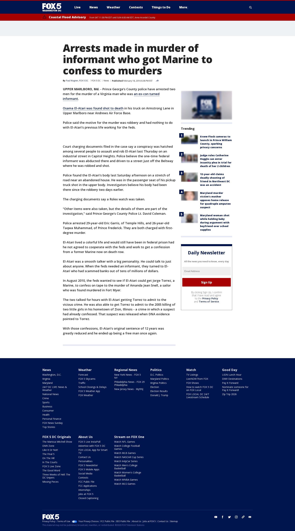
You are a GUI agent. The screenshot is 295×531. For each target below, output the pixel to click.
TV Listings (192, 374)
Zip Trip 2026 (229, 394)
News (106, 80)
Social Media (85, 473)
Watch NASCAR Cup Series (129, 457)
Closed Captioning (88, 498)
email (250, 517)
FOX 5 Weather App (89, 391)
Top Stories (48, 427)
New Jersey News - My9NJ (128, 389)
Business (47, 406)
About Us (85, 437)
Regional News (125, 370)
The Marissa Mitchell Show (57, 441)
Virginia (46, 378)
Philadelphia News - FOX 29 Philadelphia (129, 383)
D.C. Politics (156, 374)
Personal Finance (51, 418)
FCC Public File (86, 481)
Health (46, 414)
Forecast (83, 374)
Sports (46, 402)
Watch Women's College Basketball (127, 474)
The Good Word (51, 470)
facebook (222, 517)
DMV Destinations (232, 378)
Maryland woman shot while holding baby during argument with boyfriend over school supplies (214, 222)
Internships (84, 490)
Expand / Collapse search (251, 7)
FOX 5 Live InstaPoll (89, 441)
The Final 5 (48, 454)
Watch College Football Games (127, 447)
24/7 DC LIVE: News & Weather (54, 388)
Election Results (159, 391)
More (183, 7)
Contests (83, 477)
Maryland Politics (159, 378)
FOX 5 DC (96, 80)
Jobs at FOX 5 (85, 494)
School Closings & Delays (92, 387)
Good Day (229, 370)
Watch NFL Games (124, 441)
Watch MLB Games (125, 453)
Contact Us (84, 457)
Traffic (82, 382)
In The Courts (49, 462)
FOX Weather (85, 395)
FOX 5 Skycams (86, 378)
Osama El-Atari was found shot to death (93, 108)
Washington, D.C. (51, 374)
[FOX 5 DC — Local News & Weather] (53, 7)
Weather (85, 370)
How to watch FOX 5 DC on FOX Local (199, 388)
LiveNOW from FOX (197, 378)
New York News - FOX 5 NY (127, 376)
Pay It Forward (230, 382)
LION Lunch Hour (231, 374)
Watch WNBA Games (126, 479)
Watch (191, 370)
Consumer (48, 410)
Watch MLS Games (124, 483)
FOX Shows (192, 382)
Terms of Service (209, 301)
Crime (45, 398)
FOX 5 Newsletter (88, 465)
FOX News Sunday (52, 422)
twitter (229, 517)
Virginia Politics (158, 382)
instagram (236, 517)
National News (50, 394)
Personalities (85, 461)
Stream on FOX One (129, 437)
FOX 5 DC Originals (56, 437)
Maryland (47, 382)
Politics (155, 370)
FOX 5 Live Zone (51, 466)
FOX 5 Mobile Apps (88, 469)
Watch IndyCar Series (126, 461)
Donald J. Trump (159, 395)
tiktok (243, 517)
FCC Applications (87, 485)
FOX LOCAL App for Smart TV (93, 451)
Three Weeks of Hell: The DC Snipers (56, 476)
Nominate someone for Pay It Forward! (235, 388)
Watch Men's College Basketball (125, 467)
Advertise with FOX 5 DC (91, 445)
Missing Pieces (50, 481)
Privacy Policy (210, 298)
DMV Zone (48, 445)
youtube (216, 517)
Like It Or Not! (50, 450)
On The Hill (48, 458)
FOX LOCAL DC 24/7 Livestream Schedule (197, 396)
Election (154, 387)
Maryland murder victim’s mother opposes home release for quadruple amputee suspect (215, 200)
